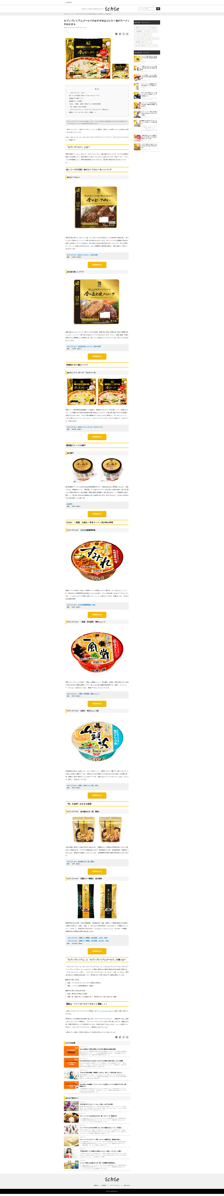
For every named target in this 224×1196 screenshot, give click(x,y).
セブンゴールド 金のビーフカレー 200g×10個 (82, 254)
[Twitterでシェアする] (119, 33)
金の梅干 (69, 504)
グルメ (73, 14)
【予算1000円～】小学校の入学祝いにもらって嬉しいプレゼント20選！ (101, 1151)
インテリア (154, 31)
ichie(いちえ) (67, 14)
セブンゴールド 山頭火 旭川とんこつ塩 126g (82, 785)
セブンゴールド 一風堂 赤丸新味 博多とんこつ (83, 693)
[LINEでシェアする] (116, 33)
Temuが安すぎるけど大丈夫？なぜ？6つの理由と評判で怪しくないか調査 (101, 1061)
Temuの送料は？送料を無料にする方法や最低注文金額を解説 (98, 1049)
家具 (154, 125)
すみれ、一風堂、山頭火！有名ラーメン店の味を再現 (85, 104)
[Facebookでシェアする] (123, 33)
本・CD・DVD (140, 45)
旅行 (137, 27)
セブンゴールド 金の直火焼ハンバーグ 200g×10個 (83, 346)
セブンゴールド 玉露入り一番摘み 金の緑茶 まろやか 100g (88, 940)
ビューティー (145, 27)
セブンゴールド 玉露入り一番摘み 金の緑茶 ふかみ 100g (87, 937)
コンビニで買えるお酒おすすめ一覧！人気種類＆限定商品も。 (98, 1163)
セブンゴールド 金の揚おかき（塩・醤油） (81, 861)
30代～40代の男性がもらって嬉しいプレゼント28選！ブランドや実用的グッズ (149, 94)
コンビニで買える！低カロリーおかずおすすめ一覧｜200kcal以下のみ (149, 146)
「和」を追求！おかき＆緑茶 (77, 106)
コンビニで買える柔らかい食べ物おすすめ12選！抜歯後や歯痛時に (149, 58)
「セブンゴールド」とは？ (77, 92)
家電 (137, 42)
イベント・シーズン (152, 45)
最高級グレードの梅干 (75, 101)
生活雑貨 (138, 31)
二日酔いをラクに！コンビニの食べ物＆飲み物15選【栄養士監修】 (149, 68)
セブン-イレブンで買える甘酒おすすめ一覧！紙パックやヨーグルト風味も (149, 113)
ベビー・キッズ (140, 34)
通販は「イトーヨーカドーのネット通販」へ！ (83, 112)
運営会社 (96, 1185)
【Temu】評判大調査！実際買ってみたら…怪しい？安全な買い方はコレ (101, 1072)
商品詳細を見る (97, 264)
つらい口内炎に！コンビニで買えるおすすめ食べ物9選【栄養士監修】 (149, 77)
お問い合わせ (127, 1185)
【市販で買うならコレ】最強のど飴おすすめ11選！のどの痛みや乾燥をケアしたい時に (149, 137)
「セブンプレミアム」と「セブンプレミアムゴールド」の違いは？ (88, 109)
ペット (149, 42)
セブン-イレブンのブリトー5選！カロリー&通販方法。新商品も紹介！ (100, 1139)
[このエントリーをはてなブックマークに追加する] (127, 33)
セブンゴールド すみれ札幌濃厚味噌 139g (81, 605)
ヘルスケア (139, 38)
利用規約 (104, 1185)
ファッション (154, 38)
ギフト (149, 34)
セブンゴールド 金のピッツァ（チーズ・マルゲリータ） (85, 427)
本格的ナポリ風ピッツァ (76, 98)
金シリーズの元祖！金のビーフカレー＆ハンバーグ (84, 95)
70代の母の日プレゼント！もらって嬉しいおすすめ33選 (96, 1104)
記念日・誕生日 (147, 127)
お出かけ (153, 27)
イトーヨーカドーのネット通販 (107, 1011)
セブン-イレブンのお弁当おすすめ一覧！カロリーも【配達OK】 (99, 1116)
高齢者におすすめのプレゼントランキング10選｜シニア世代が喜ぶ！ (149, 122)
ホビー (143, 42)
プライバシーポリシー (115, 1185)
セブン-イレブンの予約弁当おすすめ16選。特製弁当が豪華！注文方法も (149, 104)
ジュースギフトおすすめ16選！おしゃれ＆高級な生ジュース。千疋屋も (101, 1127)
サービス (146, 31)
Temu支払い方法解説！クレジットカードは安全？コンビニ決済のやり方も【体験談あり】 (103, 1085)
